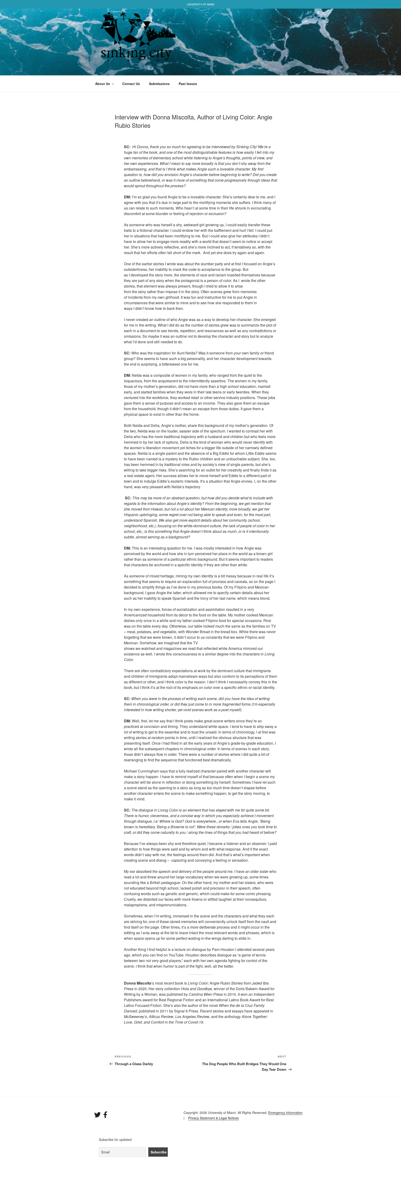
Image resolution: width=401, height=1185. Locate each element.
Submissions (159, 83)
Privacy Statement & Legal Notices (213, 1118)
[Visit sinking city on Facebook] (105, 1115)
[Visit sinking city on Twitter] (97, 1115)
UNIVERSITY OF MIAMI (200, 4)
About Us (102, 83)
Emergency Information (285, 1112)
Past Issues (188, 83)
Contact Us (131, 83)
